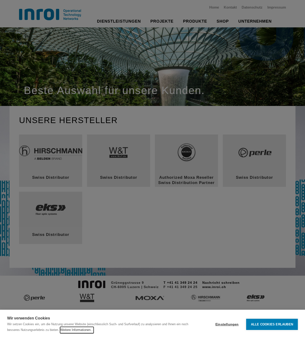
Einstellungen (227, 324)
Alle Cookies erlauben (272, 324)
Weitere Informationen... (76, 330)
